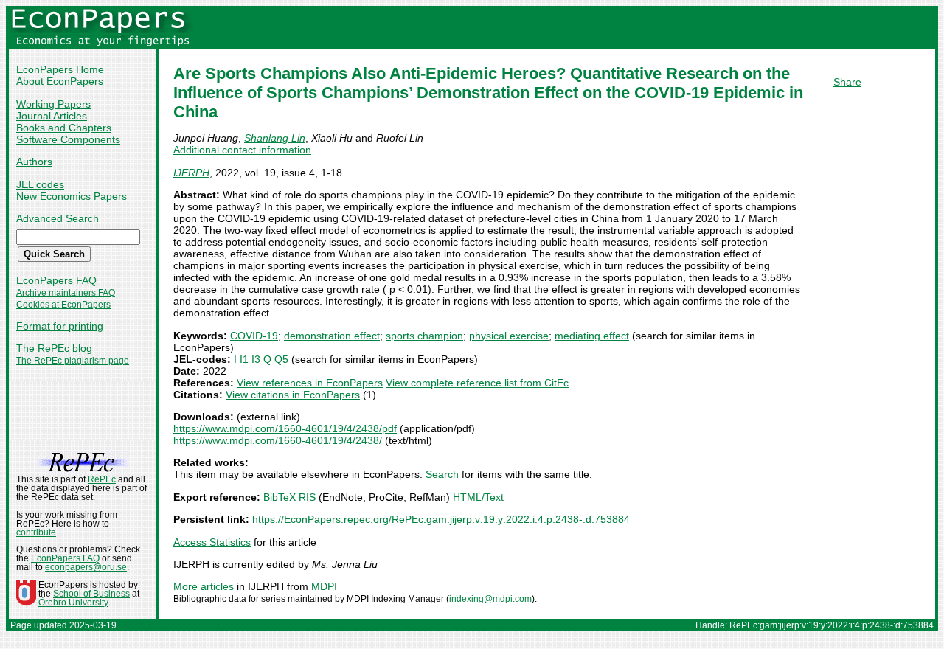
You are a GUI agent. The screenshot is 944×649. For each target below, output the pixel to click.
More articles (203, 586)
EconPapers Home (60, 69)
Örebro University (73, 602)
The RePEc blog (54, 348)
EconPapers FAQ (56, 280)
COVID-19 (254, 335)
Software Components (68, 139)
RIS (307, 497)
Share (847, 82)
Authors (34, 161)
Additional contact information (242, 150)
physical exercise (509, 335)
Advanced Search (57, 218)
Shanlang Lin (274, 138)
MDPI (324, 586)
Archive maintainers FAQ (65, 292)
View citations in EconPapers (293, 394)
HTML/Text (478, 497)
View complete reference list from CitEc (477, 383)
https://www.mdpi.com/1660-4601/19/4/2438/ (277, 440)
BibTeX (279, 497)
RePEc (102, 479)
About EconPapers (59, 81)
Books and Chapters (63, 127)
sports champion (424, 335)
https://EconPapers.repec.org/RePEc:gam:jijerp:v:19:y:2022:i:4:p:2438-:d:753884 (441, 519)
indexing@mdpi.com (490, 598)
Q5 (281, 359)
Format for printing (59, 326)
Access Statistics (212, 542)
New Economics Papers (71, 196)
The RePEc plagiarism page (72, 360)
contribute (36, 532)
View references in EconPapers (310, 383)
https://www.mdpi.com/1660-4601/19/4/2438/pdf (285, 428)
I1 (244, 359)
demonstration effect (332, 335)
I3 (255, 359)
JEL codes (40, 184)
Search (442, 474)
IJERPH (191, 172)
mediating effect (592, 335)
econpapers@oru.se (86, 567)
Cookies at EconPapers (63, 304)
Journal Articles (51, 116)
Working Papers (53, 104)
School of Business (91, 593)
